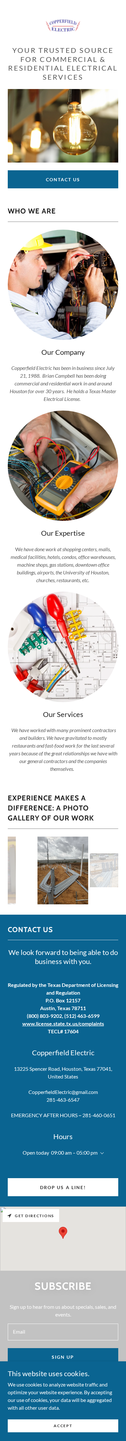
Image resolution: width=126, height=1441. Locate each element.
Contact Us (63, 179)
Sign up (63, 1357)
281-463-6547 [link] (63, 1100)
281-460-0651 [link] (98, 1115)
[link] (63, 25)
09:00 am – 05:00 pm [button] (74, 1152)
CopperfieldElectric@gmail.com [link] (63, 1092)
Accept (63, 1425)
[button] (100, 1153)
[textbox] (63, 1332)
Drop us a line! (63, 1187)
